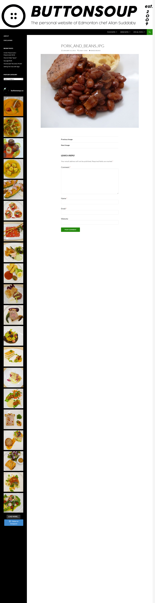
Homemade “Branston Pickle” (13, 64)
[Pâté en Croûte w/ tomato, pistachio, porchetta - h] (13, 419)
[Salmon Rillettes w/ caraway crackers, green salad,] (13, 252)
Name (64, 198)
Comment (65, 167)
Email (64, 208)
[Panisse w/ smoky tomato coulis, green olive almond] (13, 273)
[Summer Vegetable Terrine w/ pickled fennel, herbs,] (13, 482)
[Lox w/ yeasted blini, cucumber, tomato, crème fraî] (13, 210)
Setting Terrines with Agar (12, 66)
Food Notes (111, 32)
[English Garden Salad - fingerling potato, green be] (13, 503)
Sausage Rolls (8, 61)
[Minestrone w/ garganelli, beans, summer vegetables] (13, 127)
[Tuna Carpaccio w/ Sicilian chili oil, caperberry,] (13, 231)
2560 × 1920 (83, 50)
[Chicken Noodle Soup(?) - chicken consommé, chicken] (13, 169)
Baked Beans (95, 50)
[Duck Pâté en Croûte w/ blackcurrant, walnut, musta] (13, 315)
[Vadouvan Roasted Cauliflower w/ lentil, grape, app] (13, 336)
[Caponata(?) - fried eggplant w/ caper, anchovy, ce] (13, 148)
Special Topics (138, 32)
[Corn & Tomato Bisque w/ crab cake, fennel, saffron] (13, 106)
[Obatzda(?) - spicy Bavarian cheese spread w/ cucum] (13, 190)
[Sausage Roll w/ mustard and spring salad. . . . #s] (13, 461)
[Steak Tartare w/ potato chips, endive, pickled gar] (13, 294)
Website (64, 219)
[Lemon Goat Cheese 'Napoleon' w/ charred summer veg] (13, 357)
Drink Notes (124, 32)
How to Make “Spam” (10, 58)
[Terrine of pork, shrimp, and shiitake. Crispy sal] (13, 440)
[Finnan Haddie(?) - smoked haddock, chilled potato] (13, 377)
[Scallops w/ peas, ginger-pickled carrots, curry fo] (13, 398)
